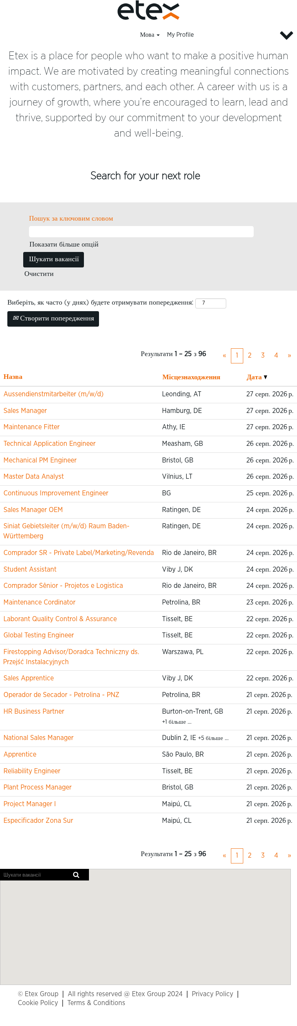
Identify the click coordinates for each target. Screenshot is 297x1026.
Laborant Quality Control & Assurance (60, 619)
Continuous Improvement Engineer (55, 493)
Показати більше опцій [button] (64, 244)
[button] (247, 35)
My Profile (180, 35)
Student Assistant (29, 569)
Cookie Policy (38, 1003)
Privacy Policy (212, 994)
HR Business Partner (33, 711)
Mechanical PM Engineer (40, 460)
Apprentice (19, 754)
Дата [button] (255, 377)
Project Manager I (29, 804)
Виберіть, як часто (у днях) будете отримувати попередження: (100, 302)
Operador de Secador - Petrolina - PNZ (61, 695)
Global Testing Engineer (38, 635)
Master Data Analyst (33, 476)
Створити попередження (56, 318)
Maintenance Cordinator (39, 602)
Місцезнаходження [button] (191, 377)
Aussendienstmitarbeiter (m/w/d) (53, 394)
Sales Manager (25, 411)
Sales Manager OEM (33, 510)
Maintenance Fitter (31, 427)
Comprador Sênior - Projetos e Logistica (63, 585)
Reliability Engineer (31, 771)
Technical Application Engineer (49, 443)
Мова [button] (148, 35)
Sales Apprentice (28, 678)
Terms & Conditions (96, 1003)
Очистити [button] (39, 274)
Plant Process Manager (37, 787)
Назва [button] (12, 376)
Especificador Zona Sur (38, 820)
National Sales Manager (38, 738)
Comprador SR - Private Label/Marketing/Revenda (78, 553)
